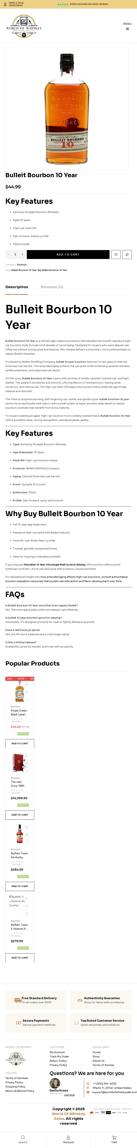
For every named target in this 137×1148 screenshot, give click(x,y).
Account (68, 1142)
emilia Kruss (59, 1090)
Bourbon (22, 264)
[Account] (68, 1138)
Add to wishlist (116, 254)
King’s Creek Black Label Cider (19, 714)
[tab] (16, 290)
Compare (127, 254)
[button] (19, 743)
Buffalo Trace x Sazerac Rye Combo (20, 928)
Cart (114, 1142)
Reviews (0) (52, 287)
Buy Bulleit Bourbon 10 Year (52, 270)
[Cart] (114, 1137)
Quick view (26, 699)
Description (16, 287)
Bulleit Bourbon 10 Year (24, 270)
